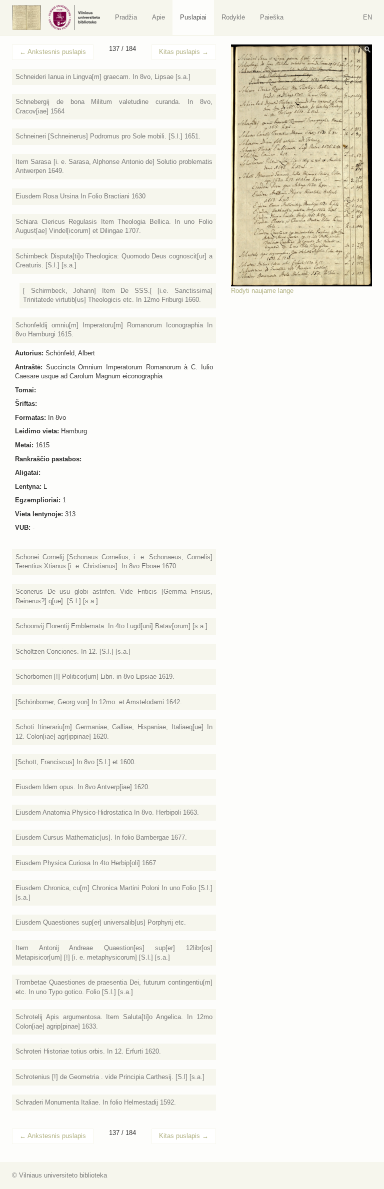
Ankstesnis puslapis (53, 51)
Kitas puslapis (183, 51)
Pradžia (126, 17)
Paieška (272, 17)
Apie (158, 17)
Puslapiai (193, 17)
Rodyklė (233, 17)
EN (367, 17)
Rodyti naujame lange (262, 290)
